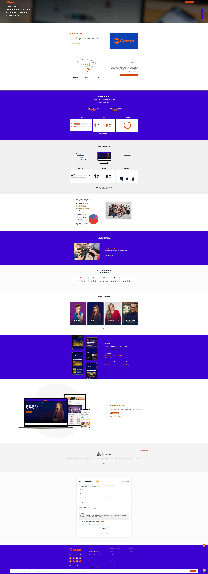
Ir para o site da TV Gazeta (75, 43)
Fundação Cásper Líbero (94, 551)
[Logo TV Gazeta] (10, 2)
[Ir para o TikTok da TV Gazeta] (74, 561)
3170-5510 (198, 1)
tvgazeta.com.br (104, 163)
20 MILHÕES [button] (92, 110)
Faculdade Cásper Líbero (94, 554)
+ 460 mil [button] (80, 154)
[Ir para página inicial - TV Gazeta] (76, 549)
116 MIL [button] (116, 110)
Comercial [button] (181, 1)
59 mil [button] (107, 364)
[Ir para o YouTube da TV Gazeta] (77, 558)
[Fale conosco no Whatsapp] (204, 570)
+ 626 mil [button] (127, 154)
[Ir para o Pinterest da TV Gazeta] (70, 561)
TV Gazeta (91, 557)
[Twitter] (202, 15)
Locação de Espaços (93, 567)
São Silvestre (92, 564)
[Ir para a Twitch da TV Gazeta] (80, 561)
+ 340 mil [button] (80, 159)
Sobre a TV (164, 1)
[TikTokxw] (202, 17)
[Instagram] (202, 12)
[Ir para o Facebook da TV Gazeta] (70, 558)
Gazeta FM (91, 561)
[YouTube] (202, 14)
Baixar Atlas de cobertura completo (129, 74)
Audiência (112, 561)
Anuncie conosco (113, 551)
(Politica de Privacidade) (100, 521)
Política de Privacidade (88, 571)
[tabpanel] (95, 314)
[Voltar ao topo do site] (204, 545)
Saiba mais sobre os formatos (115, 416)
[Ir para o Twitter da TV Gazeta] (74, 558)
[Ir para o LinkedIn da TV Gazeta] (77, 561)
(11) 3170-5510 (124, 481)
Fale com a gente (189, 1)
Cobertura (112, 554)
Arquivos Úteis (113, 564)
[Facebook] (202, 10)
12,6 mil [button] (125, 364)
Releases (131, 551)
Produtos (176, 1)
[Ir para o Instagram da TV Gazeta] (80, 558)
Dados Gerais (170, 1)
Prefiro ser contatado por (84, 507)
